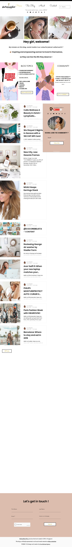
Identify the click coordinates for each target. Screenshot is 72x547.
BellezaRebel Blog (24, 538)
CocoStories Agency (45, 544)
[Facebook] (44, 12)
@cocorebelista (52, 541)
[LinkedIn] (41, 12)
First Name (14, 509)
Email (13, 516)
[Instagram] (27, 12)
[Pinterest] (39, 12)
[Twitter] (36, 12)
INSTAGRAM (65, 77)
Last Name (42, 509)
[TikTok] (33, 12)
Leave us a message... (44, 516)
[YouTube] (30, 12)
